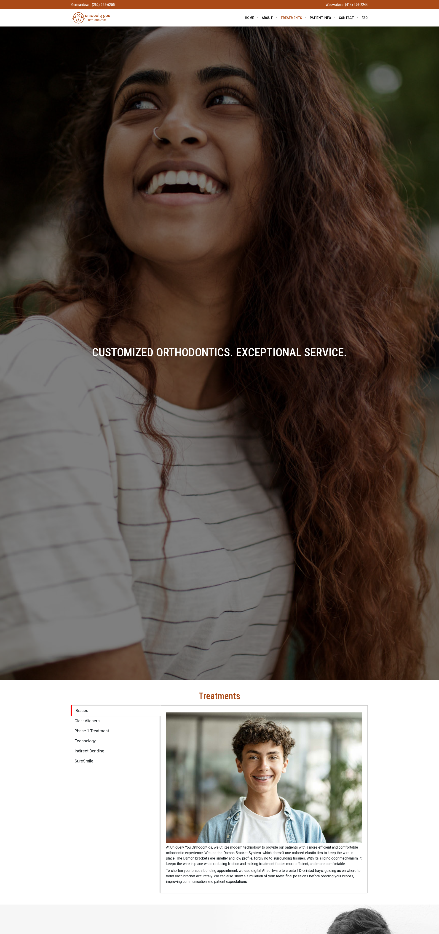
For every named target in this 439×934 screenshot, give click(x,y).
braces (81, 710)
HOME (249, 18)
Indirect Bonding (89, 751)
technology (85, 740)
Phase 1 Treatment (92, 730)
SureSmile (84, 761)
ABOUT (267, 18)
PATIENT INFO (320, 18)
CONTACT (346, 18)
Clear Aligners (87, 720)
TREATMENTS (291, 18)
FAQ (365, 18)
